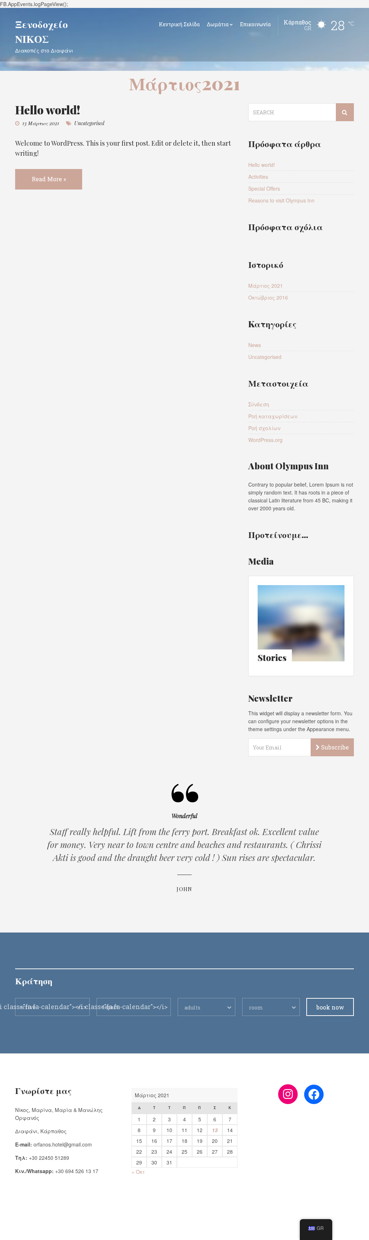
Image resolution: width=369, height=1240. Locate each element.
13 (215, 1130)
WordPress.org (265, 439)
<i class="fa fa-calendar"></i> (122, 1006)
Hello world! (47, 109)
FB (18, 1229)
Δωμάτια (217, 24)
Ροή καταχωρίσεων (272, 416)
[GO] (345, 112)
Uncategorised (89, 123)
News (254, 344)
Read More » (49, 179)
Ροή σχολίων (264, 428)
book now (330, 1007)
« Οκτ (138, 1171)
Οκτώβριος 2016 (268, 297)
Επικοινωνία (255, 24)
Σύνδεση (258, 404)
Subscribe (334, 747)
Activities (258, 176)
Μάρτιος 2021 (265, 285)
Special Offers (264, 188)
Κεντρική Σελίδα (179, 24)
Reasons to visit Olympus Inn (281, 200)
